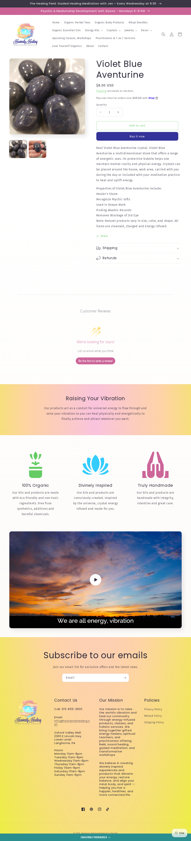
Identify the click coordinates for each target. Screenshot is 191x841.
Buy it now (137, 136)
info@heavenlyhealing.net (72, 722)
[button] (95, 837)
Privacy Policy (153, 709)
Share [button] (104, 236)
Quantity (101, 104)
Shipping (101, 91)
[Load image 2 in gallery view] (37, 149)
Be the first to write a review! (95, 361)
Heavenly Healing (89, 833)
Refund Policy (153, 715)
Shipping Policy (154, 722)
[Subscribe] (125, 677)
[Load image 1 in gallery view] (18, 149)
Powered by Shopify (108, 833)
